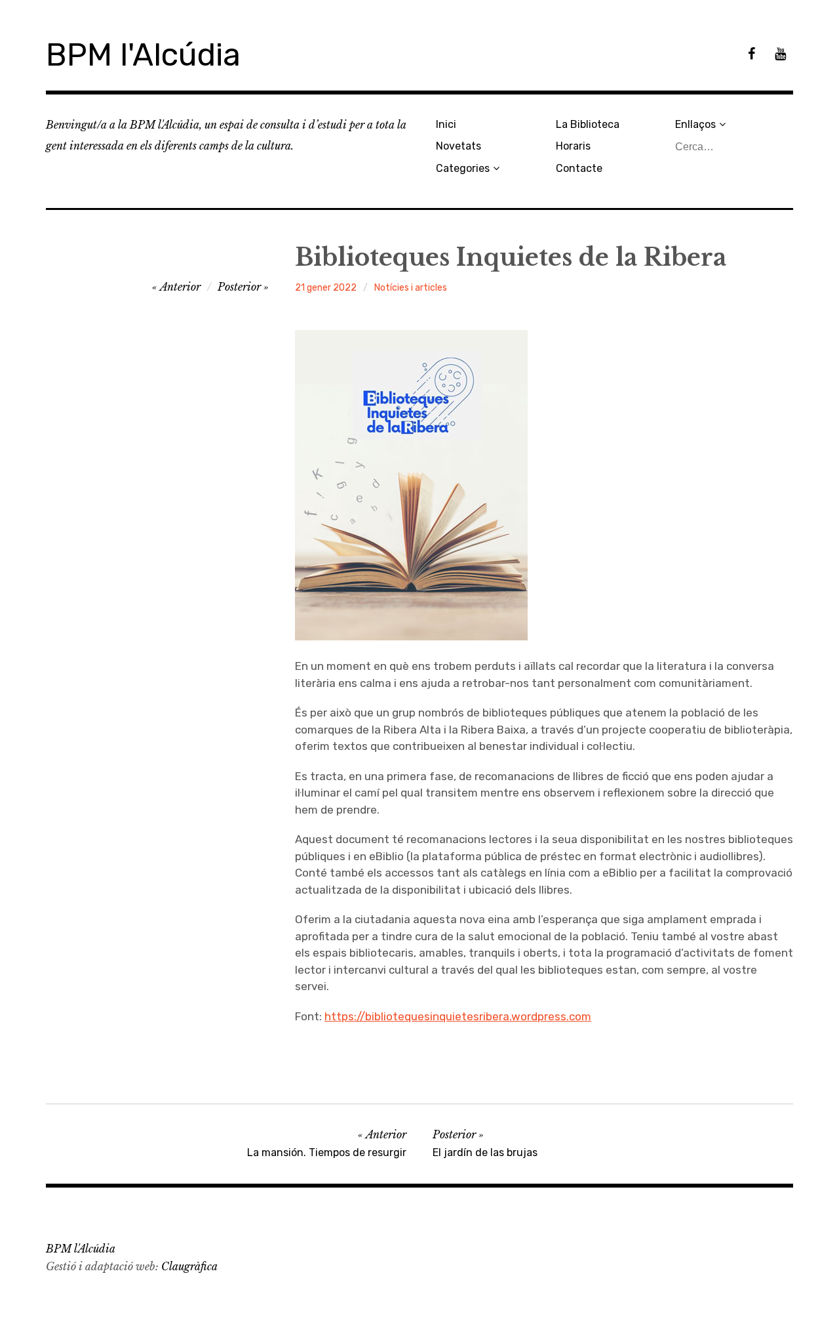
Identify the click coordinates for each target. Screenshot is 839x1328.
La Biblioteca (587, 124)
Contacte (579, 168)
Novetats (458, 146)
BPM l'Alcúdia (143, 54)
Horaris (573, 146)
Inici (446, 124)
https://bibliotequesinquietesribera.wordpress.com (457, 1016)
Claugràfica (189, 1266)
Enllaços (695, 124)
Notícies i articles (410, 287)
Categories (463, 168)
